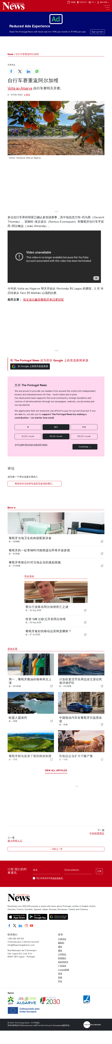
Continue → (85, 446)
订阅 (99, 871)
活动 (60, 973)
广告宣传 (62, 965)
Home (10, 54)
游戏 (60, 977)
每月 (56, 427)
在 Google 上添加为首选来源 (33, 366)
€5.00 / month (56, 436)
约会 (60, 981)
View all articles (56, 770)
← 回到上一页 (56, 849)
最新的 (61, 942)
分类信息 (62, 939)
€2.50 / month (28, 436)
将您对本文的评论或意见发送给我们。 (34, 483)
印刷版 (73, 2)
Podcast (83, 2)
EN (93, 2)
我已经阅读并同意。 (50, 878)
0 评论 (27, 94)
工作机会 (62, 954)
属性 (60, 946)
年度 (84, 427)
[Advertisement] (56, 189)
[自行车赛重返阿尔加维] (56, 128)
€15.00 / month (84, 436)
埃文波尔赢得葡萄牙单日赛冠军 (43, 299)
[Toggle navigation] (107, 7)
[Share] (102, 541)
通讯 (60, 950)
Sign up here (98, 32)
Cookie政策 (63, 969)
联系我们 (62, 958)
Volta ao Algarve (20, 88)
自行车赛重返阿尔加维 (27, 54)
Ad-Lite (104, 2)
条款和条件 (58, 878)
